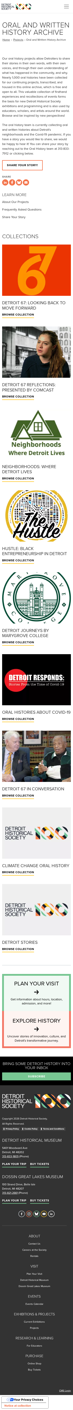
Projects (18, 40)
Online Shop (34, 1363)
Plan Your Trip (14, 1164)
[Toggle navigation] (66, 6)
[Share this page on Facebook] (12, 182)
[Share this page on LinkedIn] (5, 182)
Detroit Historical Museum (34, 1280)
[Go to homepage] (36, 1105)
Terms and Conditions (53, 1129)
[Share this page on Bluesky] (19, 182)
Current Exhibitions (34, 1321)
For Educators (34, 1345)
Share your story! (22, 165)
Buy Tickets (39, 1164)
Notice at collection (17, 1405)
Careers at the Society (34, 1250)
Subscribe (36, 1076)
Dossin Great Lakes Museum (34, 1286)
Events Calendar (34, 1304)
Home (6, 40)
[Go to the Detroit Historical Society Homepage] (17, 6)
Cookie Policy (30, 1129)
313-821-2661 (10, 1193)
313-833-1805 (10, 1156)
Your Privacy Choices (28, 1399)
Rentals (34, 1256)
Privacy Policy (12, 1129)
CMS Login (65, 1390)
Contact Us (34, 1243)
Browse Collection (18, 315)
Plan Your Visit (34, 1274)
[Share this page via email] (26, 182)
